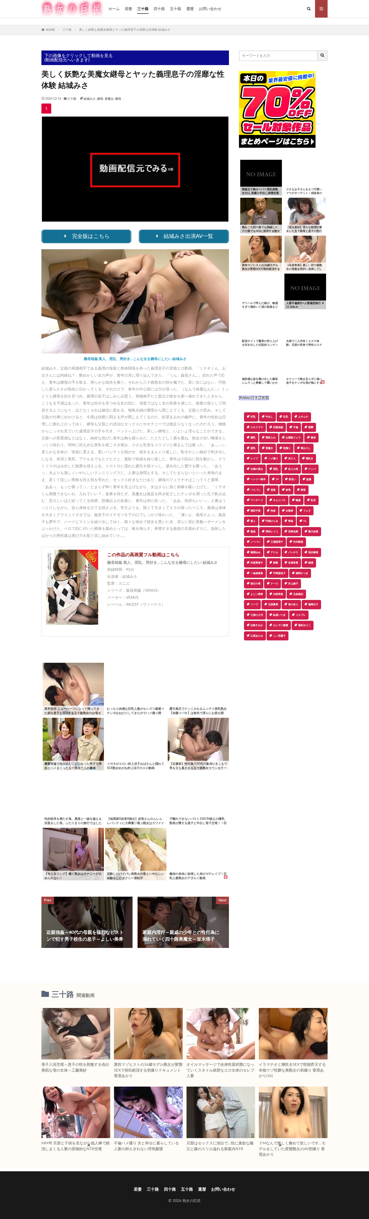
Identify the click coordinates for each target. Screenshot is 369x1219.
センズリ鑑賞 (280, 625)
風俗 (253, 531)
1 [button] (46, 109)
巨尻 (285, 417)
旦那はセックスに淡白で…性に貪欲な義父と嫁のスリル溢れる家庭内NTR (220, 1146)
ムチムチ (303, 417)
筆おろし (306, 448)
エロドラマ (257, 427)
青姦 (290, 521)
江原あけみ (257, 636)
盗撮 (308, 479)
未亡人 (292, 458)
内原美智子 (257, 563)
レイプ (254, 458)
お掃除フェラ (293, 437)
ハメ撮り (273, 458)
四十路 (159, 9)
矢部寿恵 (278, 594)
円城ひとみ (272, 521)
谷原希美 (293, 563)
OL (304, 521)
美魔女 (109, 98)
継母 (100, 98)
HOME (50, 29)
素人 (253, 521)
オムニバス (279, 500)
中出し (269, 417)
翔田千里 (256, 511)
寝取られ (271, 437)
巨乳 (253, 417)
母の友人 (293, 604)
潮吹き (309, 458)
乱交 (313, 500)
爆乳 (253, 437)
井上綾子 (293, 583)
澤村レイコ (272, 531)
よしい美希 (257, 594)
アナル (274, 552)
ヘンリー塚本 (258, 479)
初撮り (287, 448)
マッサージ (257, 500)
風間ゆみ (256, 552)
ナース (274, 583)
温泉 (273, 490)
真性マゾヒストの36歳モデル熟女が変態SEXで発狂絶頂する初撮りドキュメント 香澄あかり (148, 1070)
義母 (118, 98)
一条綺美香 (257, 573)
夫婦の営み (257, 469)
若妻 (128, 9)
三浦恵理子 (277, 542)
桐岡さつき (302, 573)
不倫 (295, 427)
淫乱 (275, 469)
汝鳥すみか (257, 625)
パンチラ (293, 552)
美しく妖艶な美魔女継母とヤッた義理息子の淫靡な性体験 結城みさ (124, 29)
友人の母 (293, 469)
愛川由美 (313, 531)
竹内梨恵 (298, 542)
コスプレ (301, 615)
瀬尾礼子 (313, 604)
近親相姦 (278, 427)
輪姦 (298, 500)
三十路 (143, 9)
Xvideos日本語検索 (254, 398)
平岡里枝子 (279, 573)
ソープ (254, 604)
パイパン (256, 490)
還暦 (190, 9)
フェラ (307, 511)
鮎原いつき (279, 615)
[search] (323, 55)
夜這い (292, 479)
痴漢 (310, 563)
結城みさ (90, 98)
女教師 (289, 511)
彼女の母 (256, 583)
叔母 (288, 490)
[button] (243, 658)
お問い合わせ (210, 9)
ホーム (114, 9)
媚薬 (275, 563)
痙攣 (310, 427)
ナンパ (312, 469)
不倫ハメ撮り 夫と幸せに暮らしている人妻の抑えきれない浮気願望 (146, 1146)
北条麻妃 (298, 594)
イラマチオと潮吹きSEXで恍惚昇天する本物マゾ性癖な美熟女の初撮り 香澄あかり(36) (292, 1070)
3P (277, 479)
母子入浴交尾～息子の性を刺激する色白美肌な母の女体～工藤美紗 (75, 1067)
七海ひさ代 (257, 615)
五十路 (175, 9)
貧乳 (253, 448)
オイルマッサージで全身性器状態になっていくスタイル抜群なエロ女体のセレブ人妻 (220, 1070)
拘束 (273, 511)
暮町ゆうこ (304, 625)
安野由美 (293, 531)
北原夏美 (273, 604)
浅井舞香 (313, 552)
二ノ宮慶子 (279, 636)
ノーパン (256, 542)
